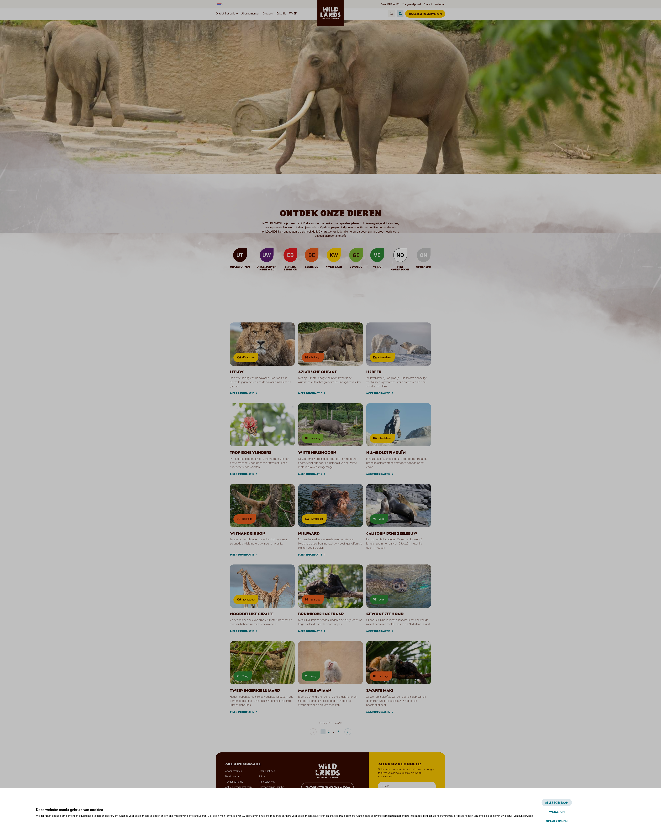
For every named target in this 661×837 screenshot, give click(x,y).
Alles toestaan (556, 802)
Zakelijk (281, 13)
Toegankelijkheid (411, 4)
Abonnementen (250, 13)
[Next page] (347, 731)
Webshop (440, 4)
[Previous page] (313, 731)
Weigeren (557, 812)
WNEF (293, 13)
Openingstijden (267, 771)
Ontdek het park (225, 13)
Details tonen (557, 821)
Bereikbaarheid (233, 776)
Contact (427, 4)
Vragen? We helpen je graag (327, 786)
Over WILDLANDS (390, 4)
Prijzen (262, 776)
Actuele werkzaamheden (238, 787)
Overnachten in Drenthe (271, 787)
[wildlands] (330, 13)
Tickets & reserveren (425, 14)
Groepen (268, 13)
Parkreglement (267, 781)
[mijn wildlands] (400, 13)
